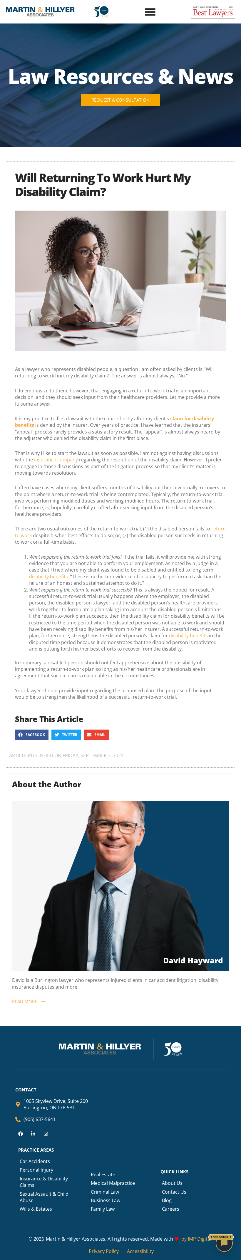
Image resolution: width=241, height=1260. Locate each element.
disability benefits (48, 576)
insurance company (56, 459)
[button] (150, 12)
